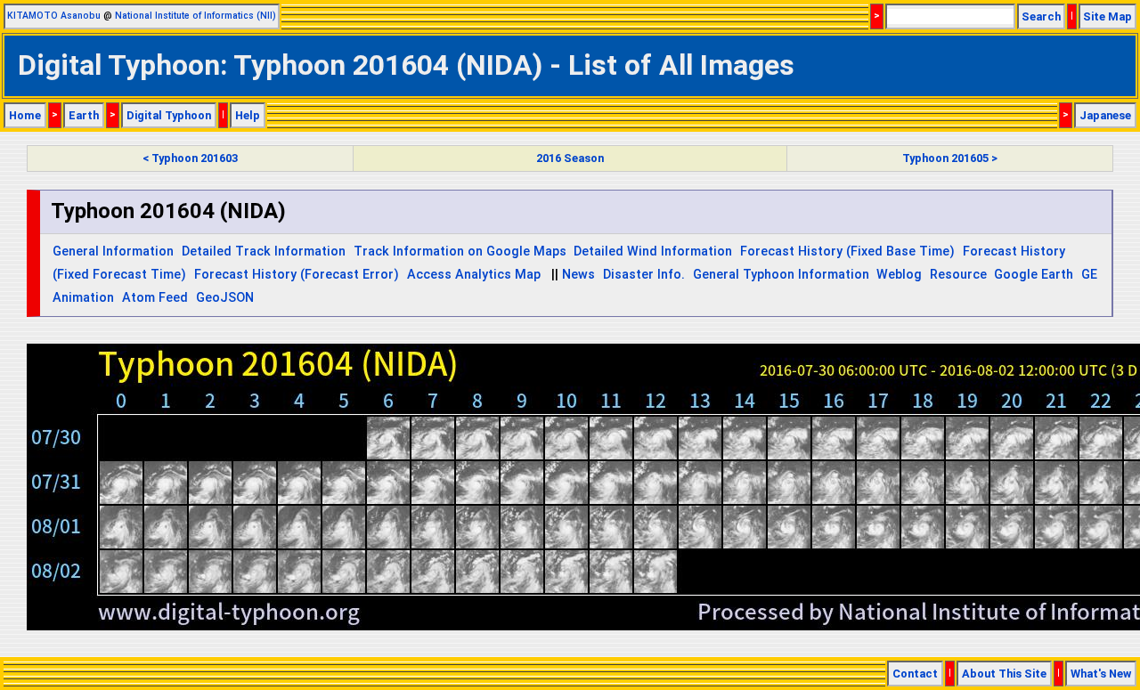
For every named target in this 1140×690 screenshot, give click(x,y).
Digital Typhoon (168, 115)
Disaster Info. (644, 274)
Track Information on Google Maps (460, 251)
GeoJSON (225, 297)
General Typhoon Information (781, 274)
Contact (915, 673)
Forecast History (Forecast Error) (296, 274)
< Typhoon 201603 (190, 158)
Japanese (1105, 115)
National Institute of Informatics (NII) (195, 15)
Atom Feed (155, 297)
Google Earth (1033, 274)
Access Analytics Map (474, 274)
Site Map (1107, 16)
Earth (84, 115)
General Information (113, 251)
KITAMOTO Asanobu (54, 15)
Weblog (899, 274)
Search (1041, 16)
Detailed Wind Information (653, 251)
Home (25, 115)
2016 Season (570, 158)
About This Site (1004, 673)
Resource (958, 274)
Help (247, 115)
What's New (1101, 673)
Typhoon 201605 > (950, 158)
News (578, 274)
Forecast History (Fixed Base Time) (847, 251)
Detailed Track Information (264, 251)
